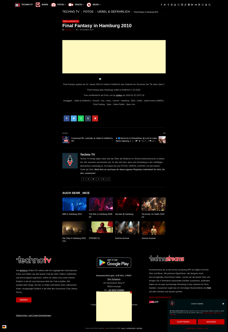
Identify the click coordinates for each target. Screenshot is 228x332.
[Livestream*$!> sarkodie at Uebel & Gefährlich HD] (65, 139)
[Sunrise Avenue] (127, 228)
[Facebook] (161, 5)
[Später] (202, 5)
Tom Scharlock (114, 279)
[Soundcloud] (195, 5)
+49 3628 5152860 (116, 290)
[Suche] (209, 5)
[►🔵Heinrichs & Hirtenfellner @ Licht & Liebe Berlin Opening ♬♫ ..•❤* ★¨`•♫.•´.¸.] (162, 139)
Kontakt (206, 328)
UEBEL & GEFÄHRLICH (113, 11)
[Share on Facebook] (67, 118)
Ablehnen (211, 322)
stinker (119, 95)
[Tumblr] (168, 5)
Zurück (65, 133)
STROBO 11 (94, 238)
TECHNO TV (70, 11)
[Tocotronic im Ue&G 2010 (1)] (154, 204)
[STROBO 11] (101, 228)
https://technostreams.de (160, 297)
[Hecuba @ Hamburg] (127, 204)
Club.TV (123, 328)
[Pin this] (95, 118)
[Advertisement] (114, 56)
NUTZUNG (139, 328)
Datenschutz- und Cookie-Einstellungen (33, 315)
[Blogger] (182, 5)
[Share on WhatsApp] (81, 118)
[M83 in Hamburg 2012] (74, 204)
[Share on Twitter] (74, 118)
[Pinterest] (171, 5)
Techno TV (69, 30)
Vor (164, 133)
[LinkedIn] (93, 179)
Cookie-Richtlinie (190, 328)
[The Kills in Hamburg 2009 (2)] (101, 204)
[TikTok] (185, 5)
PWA (209, 288)
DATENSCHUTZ (131, 328)
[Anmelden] (206, 5)
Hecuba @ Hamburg (124, 214)
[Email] (108, 179)
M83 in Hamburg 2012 (72, 214)
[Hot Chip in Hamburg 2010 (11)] (74, 228)
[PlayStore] (192, 5)
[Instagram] (178, 5)
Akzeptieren (183, 322)
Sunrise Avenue (122, 238)
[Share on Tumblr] (88, 118)
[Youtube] (175, 5)
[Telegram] (189, 5)
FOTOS (88, 11)
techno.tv (24, 270)
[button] (223, 304)
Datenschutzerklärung (209, 312)
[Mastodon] (199, 5)
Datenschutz (199, 328)
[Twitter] (164, 5)
